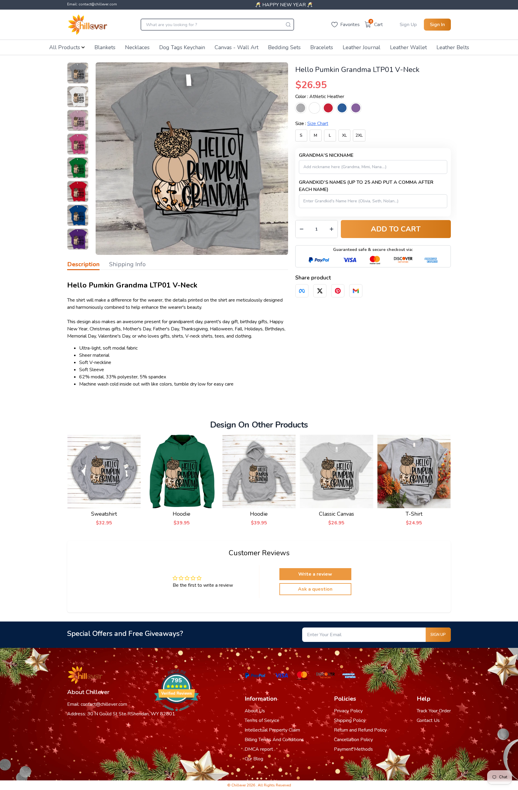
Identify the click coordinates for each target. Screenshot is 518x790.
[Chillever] (87, 24)
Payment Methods (353, 749)
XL (344, 135)
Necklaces (137, 47)
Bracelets (321, 47)
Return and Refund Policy (360, 730)
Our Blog (254, 759)
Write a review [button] (315, 574)
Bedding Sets (284, 47)
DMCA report (259, 749)
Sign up (438, 634)
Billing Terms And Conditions (274, 739)
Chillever (239, 785)
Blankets (104, 47)
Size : (311, 123)
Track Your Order (434, 711)
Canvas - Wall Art (236, 47)
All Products (64, 47)
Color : (319, 96)
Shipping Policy (349, 720)
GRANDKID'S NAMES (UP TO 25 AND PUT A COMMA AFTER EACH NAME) (366, 186)
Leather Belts (452, 47)
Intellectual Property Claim (272, 730)
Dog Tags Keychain (182, 47)
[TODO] (301, 290)
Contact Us (428, 720)
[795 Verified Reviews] (176, 714)
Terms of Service (262, 720)
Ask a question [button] (315, 589)
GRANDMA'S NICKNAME (326, 155)
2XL (359, 135)
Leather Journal (361, 47)
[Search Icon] (288, 25)
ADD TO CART (396, 229)
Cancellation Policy (353, 739)
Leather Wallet (408, 47)
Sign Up (408, 24)
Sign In (437, 24)
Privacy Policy (348, 711)
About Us (255, 711)
